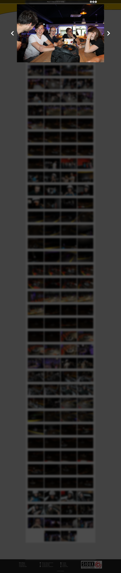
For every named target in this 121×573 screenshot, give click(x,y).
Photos (48, 1)
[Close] (96, 2)
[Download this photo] (91, 2)
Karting (62, 1)
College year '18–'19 (55, 1)
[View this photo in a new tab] (93, 2)
